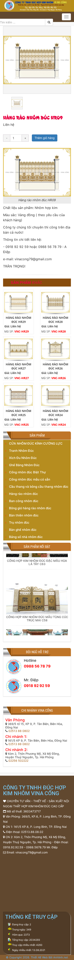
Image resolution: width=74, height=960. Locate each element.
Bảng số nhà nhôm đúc (26, 537)
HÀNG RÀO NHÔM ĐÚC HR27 (18, 366)
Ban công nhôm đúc (23, 501)
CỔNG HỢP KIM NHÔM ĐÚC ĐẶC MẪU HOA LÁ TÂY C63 (37, 559)
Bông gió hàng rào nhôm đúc (30, 508)
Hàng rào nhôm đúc (23, 494)
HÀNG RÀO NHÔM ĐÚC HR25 (18, 413)
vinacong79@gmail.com (31, 852)
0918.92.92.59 (13, 847)
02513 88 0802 (19, 731)
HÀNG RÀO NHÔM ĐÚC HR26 (55, 366)
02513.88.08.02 (32, 832)
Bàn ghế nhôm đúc (23, 530)
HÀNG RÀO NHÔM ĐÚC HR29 (18, 320)
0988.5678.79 (36, 847)
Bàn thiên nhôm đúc (24, 515)
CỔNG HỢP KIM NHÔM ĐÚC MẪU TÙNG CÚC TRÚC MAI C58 (37, 615)
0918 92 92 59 (37, 686)
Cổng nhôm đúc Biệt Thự (27, 472)
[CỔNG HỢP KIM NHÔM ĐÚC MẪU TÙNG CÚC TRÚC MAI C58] (37, 591)
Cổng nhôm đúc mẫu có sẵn (29, 479)
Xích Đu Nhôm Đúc (23, 458)
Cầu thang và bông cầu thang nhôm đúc (38, 487)
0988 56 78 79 (37, 666)
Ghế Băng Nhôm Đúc (24, 465)
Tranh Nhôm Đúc (21, 451)
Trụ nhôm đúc (19, 522)
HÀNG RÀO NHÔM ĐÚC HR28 (55, 320)
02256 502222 (18, 760)
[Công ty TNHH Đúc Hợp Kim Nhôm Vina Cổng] (37, 5)
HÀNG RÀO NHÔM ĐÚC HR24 (55, 413)
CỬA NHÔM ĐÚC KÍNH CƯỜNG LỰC (35, 443)
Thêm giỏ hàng (45, 138)
